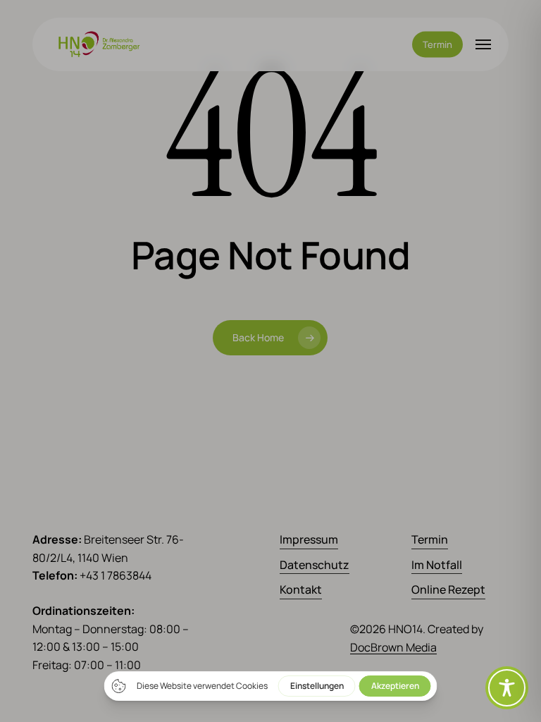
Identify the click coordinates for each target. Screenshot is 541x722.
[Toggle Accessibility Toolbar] (507, 688)
